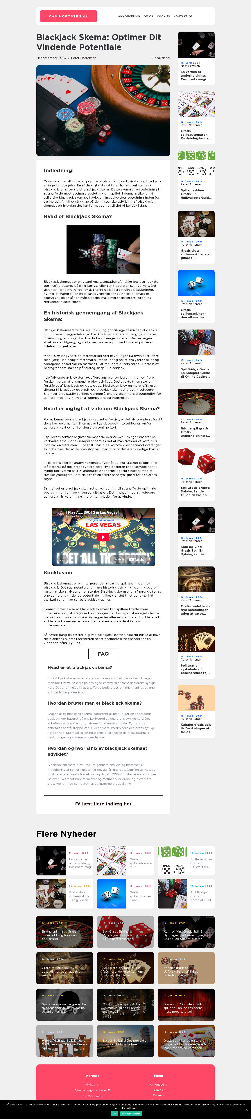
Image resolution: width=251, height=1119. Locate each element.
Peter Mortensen (83, 58)
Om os (148, 16)
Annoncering (129, 16)
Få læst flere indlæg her (103, 804)
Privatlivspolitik (131, 1113)
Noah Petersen (190, 66)
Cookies (163, 16)
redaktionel (161, 58)
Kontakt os (183, 16)
